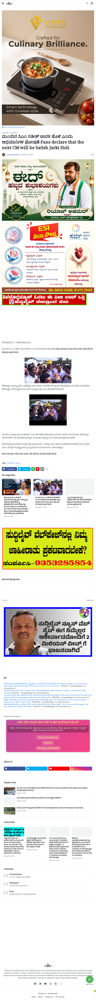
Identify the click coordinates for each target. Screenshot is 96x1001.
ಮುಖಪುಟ (5, 132)
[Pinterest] (38, 469)
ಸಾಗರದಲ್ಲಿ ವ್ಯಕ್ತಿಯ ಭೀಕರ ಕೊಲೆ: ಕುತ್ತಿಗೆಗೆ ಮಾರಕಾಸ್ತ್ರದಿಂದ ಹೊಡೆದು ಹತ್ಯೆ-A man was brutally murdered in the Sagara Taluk (36, 842)
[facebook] (15, 769)
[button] (3, 3)
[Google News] (61, 984)
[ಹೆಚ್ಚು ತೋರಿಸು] (47, 469)
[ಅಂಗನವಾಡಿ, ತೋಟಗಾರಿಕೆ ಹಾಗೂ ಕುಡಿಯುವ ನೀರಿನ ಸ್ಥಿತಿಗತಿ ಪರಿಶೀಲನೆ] (9, 801)
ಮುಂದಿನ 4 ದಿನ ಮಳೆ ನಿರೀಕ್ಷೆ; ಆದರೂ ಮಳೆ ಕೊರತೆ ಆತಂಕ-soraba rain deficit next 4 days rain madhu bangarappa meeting (52, 789)
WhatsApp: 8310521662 (48, 748)
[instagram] (81, 769)
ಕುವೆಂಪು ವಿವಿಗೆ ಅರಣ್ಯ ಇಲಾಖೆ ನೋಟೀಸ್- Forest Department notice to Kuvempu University (50, 808)
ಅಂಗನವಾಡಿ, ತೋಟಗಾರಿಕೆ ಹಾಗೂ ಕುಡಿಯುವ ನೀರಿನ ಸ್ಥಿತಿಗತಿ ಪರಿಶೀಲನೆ (39, 798)
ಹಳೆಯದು (90, 600)
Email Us (48, 743)
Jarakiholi (13, 132)
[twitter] (37, 769)
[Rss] (15, 773)
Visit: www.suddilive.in (48, 737)
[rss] (56, 984)
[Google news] (37, 773)
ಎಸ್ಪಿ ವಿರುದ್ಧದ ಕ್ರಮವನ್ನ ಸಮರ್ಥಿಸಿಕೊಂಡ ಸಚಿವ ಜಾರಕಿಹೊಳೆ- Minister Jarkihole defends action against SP (79, 501)
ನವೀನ (5, 600)
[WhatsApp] (33, 469)
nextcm (18, 463)
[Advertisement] (48, 322)
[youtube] (59, 769)
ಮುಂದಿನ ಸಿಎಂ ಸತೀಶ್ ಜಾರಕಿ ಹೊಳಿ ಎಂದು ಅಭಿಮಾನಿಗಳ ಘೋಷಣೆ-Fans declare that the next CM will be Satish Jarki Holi (47, 501)
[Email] (42, 469)
